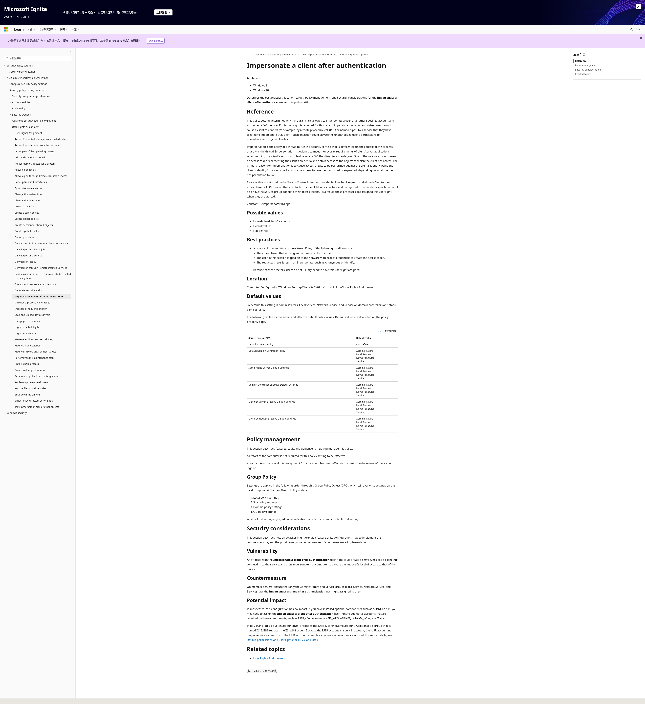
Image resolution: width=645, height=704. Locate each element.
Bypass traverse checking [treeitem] (29, 188)
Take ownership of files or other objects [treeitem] (37, 406)
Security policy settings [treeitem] (22, 71)
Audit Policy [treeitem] (18, 108)
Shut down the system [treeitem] (27, 394)
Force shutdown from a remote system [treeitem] (36, 284)
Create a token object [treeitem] (27, 212)
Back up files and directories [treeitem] (31, 182)
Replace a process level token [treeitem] (31, 382)
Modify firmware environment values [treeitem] (35, 351)
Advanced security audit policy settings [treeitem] (34, 120)
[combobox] (37, 58)
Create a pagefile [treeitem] (24, 206)
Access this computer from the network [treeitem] (37, 145)
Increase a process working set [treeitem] (32, 302)
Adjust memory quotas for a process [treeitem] (35, 163)
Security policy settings (283, 54)
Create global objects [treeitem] (27, 218)
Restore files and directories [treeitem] (30, 388)
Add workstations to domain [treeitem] (30, 157)
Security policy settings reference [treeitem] (31, 96)
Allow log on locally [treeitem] (25, 169)
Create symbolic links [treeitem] (27, 231)
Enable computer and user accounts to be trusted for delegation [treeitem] (43, 276)
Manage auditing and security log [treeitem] (34, 339)
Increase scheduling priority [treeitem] (31, 308)
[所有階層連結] (250, 54)
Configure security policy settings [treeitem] (28, 83)
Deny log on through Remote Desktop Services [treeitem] (41, 267)
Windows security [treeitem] (17, 412)
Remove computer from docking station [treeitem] (37, 376)
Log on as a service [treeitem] (25, 333)
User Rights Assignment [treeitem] (28, 133)
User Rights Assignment (355, 54)
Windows (261, 54)
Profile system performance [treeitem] (30, 370)
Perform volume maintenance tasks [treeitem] (35, 357)
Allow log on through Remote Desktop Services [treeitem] (41, 176)
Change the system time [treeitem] (28, 194)
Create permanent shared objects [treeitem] (34, 225)
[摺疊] (71, 51)
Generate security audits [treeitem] (28, 290)
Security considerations (588, 69)
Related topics (583, 74)
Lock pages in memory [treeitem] (27, 321)
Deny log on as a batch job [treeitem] (30, 249)
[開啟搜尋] (631, 29)
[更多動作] (395, 54)
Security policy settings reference (319, 54)
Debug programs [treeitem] (24, 237)
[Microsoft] (6, 29)
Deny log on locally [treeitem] (25, 261)
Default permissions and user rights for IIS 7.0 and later (282, 640)
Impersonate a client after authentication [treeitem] (39, 296)
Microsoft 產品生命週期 (124, 40)
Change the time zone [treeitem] (27, 200)
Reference (581, 60)
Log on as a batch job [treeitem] (27, 327)
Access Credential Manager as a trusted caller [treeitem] (41, 139)
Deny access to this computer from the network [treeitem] (41, 243)
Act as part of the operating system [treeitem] (34, 151)
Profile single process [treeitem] (27, 363)
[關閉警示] (638, 6)
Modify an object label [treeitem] (27, 345)
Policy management (586, 65)
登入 (638, 29)
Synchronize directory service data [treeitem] (34, 400)
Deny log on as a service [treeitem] (28, 255)
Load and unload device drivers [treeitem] (32, 314)
